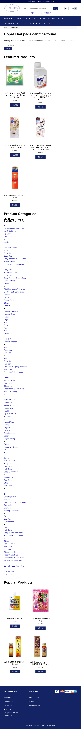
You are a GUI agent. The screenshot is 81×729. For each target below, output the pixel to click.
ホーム (6, 28)
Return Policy (9, 705)
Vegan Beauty (9, 439)
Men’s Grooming (10, 391)
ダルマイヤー (9, 571)
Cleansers (8, 386)
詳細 (52, 1)
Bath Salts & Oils (10, 272)
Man (5, 347)
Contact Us (8, 701)
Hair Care (8, 353)
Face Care (8, 350)
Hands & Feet (9, 261)
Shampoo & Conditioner (13, 372)
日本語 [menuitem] (39, 13)
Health (6, 411)
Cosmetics (8, 505)
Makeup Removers (11, 511)
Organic (7, 428)
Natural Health (10, 400)
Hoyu (6, 320)
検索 (8, 49)
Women (7, 500)
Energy (7, 295)
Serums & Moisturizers (13, 560)
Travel (6, 452)
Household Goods (11, 447)
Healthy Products (11, 311)
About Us (7, 698)
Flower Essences (10, 403)
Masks (6, 242)
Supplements (9, 416)
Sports (6, 491)
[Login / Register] (65, 8)
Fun (5, 328)
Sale (5, 450)
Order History (34, 705)
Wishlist (32, 701)
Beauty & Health (10, 248)
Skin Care (8, 383)
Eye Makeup (9, 522)
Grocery (27, 24)
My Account (34, 698)
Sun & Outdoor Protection (14, 264)
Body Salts (8, 256)
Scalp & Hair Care (11, 472)
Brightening (8, 549)
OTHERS (39, 24)
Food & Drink (9, 300)
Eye (5, 516)
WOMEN (7, 19)
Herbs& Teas (9, 422)
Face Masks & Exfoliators (14, 389)
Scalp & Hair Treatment (13, 533)
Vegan (6, 436)
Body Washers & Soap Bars (15, 259)
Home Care (8, 477)
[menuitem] (32, 12)
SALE (50, 24)
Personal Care (9, 380)
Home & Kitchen (10, 342)
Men (5, 358)
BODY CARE (56, 19)
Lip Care (7, 234)
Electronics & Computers (14, 292)
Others (18, 19)
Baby (6, 325)
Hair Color (8, 369)
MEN (25, 19)
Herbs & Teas (9, 314)
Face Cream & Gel (11, 555)
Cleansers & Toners (11, 552)
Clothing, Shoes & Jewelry (14, 289)
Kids (6, 322)
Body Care (8, 253)
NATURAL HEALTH (11, 24)
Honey (6, 317)
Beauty (7, 225)
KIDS (45, 19)
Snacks (7, 306)
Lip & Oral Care (10, 231)
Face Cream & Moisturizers (14, 228)
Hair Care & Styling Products (15, 367)
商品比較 (15, 105)
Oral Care (8, 237)
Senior (6, 458)
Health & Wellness (11, 408)
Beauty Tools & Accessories (15, 502)
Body (6, 250)
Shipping (7, 709)
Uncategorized (10, 497)
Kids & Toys (8, 339)
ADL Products (9, 461)
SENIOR (35, 19)
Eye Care (7, 519)
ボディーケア (9, 574)
